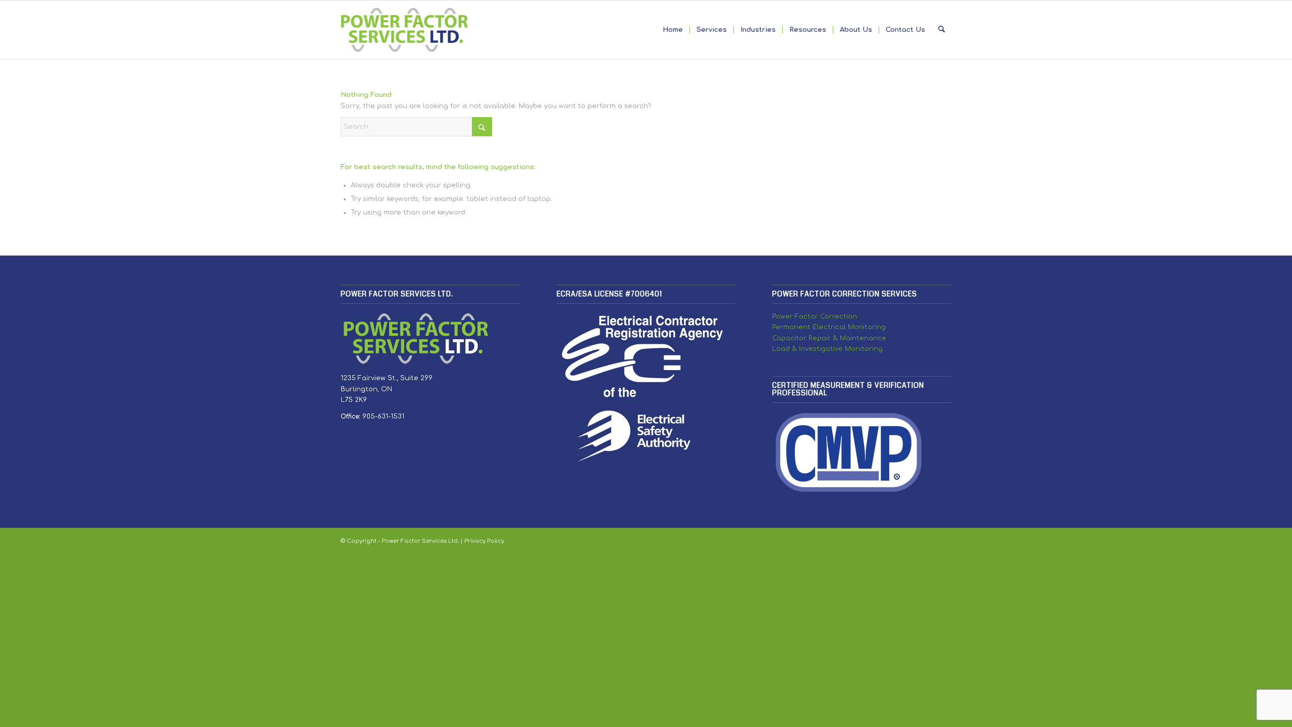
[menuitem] (672, 30)
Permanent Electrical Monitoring (829, 327)
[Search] (941, 30)
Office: (351, 416)
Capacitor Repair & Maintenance (829, 338)
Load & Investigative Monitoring (827, 348)
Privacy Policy (484, 541)
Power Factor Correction (814, 316)
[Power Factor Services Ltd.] (404, 30)
